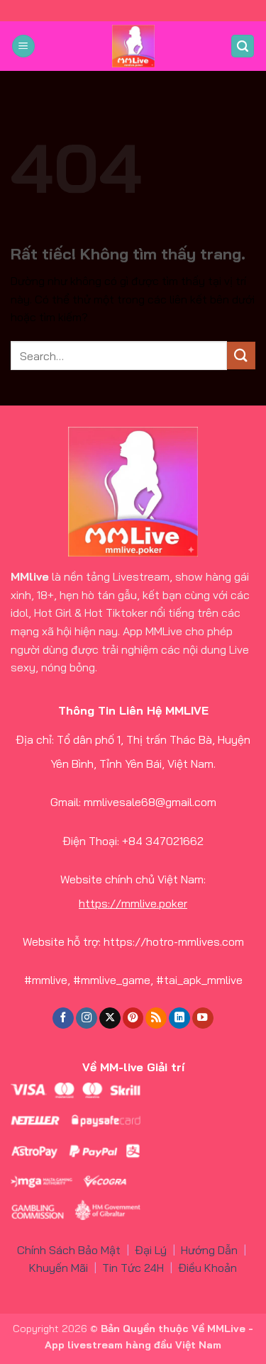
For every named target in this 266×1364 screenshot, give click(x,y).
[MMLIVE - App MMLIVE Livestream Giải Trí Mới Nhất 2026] (133, 46)
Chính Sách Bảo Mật (69, 1250)
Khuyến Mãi (58, 1267)
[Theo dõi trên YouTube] (203, 1018)
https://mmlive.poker (133, 903)
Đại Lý (151, 1250)
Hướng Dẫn (209, 1250)
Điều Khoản (207, 1267)
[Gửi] (241, 355)
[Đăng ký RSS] (156, 1018)
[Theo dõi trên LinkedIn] (179, 1018)
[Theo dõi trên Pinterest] (133, 1018)
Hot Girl (53, 612)
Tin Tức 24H (133, 1267)
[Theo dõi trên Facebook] (63, 1018)
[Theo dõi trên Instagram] (86, 1018)
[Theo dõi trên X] (110, 1018)
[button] (23, 46)
